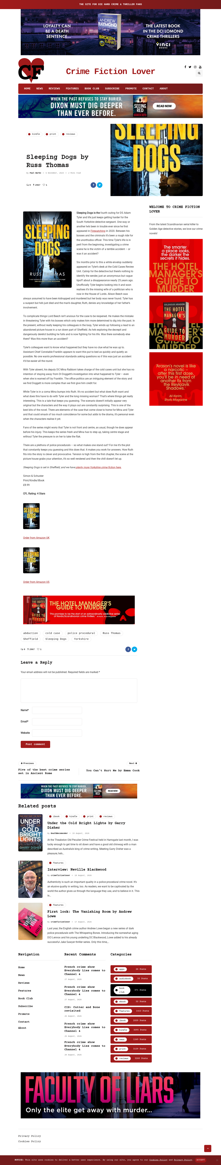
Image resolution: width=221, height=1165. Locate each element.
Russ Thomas (112, 633)
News (39, 88)
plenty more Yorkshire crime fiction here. (98, 467)
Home (27, 88)
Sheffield (30, 639)
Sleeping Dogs (55, 639)
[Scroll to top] (207, 1148)
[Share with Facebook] (93, 185)
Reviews (54, 88)
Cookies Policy (29, 1141)
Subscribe (112, 88)
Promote (131, 88)
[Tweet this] (99, 185)
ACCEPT (201, 1160)
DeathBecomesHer (59, 833)
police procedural (81, 633)
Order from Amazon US (36, 581)
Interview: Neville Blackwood (76, 870)
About (164, 88)
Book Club (92, 88)
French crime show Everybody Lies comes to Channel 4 (84, 970)
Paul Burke (35, 173)
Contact (148, 88)
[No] (217, 1160)
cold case (52, 633)
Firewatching (98, 230)
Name (25, 710)
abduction (30, 633)
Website (25, 732)
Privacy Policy (29, 1136)
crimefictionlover (60, 875)
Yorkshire (81, 639)
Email (24, 721)
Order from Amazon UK (36, 537)
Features (72, 88)
